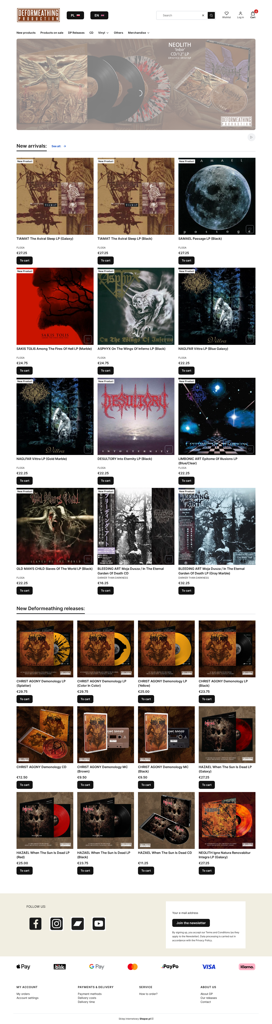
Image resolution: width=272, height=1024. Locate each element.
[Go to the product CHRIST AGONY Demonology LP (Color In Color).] (105, 649)
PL (73, 15)
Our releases (209, 997)
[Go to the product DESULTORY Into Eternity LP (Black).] (136, 416)
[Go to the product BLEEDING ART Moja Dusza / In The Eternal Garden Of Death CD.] (136, 526)
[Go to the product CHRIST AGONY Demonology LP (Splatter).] (45, 649)
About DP (207, 993)
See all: (56, 146)
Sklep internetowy (135, 1018)
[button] (211, 15)
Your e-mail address (185, 912)
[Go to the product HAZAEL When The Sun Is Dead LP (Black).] (105, 820)
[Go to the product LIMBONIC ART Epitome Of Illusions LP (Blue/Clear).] (216, 416)
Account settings (27, 997)
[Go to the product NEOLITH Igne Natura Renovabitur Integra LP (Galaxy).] (227, 820)
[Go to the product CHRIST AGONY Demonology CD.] (45, 734)
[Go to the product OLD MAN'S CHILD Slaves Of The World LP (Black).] (55, 526)
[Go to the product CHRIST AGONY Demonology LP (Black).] (227, 649)
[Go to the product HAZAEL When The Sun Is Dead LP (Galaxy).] (227, 734)
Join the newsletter (191, 923)
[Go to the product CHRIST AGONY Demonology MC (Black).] (166, 734)
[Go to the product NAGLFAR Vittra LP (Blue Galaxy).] (216, 306)
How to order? (148, 993)
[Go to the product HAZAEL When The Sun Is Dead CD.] (166, 820)
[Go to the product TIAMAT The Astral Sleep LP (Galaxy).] (55, 196)
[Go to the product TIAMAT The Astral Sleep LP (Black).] (136, 196)
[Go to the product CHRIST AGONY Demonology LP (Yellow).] (166, 649)
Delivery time (86, 1001)
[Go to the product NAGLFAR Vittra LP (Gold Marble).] (55, 416)
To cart (24, 260)
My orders (23, 993)
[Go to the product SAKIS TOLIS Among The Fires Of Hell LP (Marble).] (55, 306)
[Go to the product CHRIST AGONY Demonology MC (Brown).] (105, 734)
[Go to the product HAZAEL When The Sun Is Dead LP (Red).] (45, 820)
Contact (206, 1001)
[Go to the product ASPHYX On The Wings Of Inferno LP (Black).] (136, 306)
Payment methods (90, 993)
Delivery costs (87, 997)
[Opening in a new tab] (35, 924)
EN (97, 15)
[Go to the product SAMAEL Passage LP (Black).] (216, 196)
